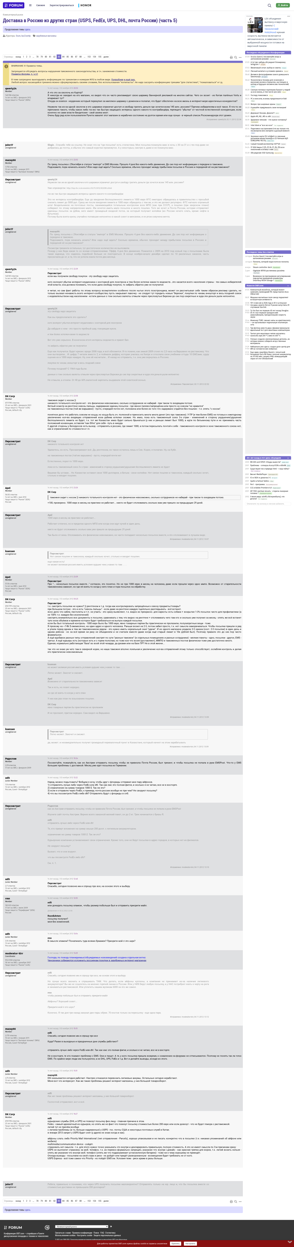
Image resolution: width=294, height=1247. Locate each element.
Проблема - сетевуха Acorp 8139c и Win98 (268, 465)
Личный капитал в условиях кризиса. (267, 71)
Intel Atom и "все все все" (262, 125)
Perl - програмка (257, 484)
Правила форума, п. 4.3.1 (24, 74)
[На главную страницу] (13, 5)
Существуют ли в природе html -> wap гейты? (269, 469)
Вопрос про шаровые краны (263, 104)
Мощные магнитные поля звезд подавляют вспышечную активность (269, 298)
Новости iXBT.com (255, 285)
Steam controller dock (262, 267)
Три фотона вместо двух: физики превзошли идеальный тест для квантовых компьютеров (270, 329)
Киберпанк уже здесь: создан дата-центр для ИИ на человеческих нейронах (270, 348)
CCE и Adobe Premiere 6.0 (261, 488)
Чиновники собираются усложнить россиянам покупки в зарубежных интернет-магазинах (97, 960)
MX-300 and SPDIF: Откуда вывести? (265, 462)
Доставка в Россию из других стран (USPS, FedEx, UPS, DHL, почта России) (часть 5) (90, 20)
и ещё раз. (129, 79)
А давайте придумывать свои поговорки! (268, 107)
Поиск (96, 1232)
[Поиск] (269, 5)
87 (76, 56)
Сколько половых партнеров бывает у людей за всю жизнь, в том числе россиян (270, 91)
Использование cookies (65, 1235)
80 (46, 56)
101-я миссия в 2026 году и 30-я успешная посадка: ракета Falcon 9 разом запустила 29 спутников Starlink (269, 305)
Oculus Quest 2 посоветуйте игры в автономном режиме (266, 58)
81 (50, 56)
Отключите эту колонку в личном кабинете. (265, 504)
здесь (27, 29)
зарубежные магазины (46, 35)
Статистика (110, 1232)
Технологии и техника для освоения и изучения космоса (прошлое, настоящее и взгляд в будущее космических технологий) (270, 82)
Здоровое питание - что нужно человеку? (269, 120)
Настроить (190, 1243)
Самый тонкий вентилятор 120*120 (265, 144)
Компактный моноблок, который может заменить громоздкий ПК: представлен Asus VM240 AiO (269, 292)
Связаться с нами (63, 1232)
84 (63, 56)
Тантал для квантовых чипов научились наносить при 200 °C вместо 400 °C (267, 334)
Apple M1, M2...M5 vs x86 (261, 116)
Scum (18, 35)
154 (94, 56)
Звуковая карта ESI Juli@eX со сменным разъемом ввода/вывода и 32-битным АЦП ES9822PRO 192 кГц (269, 138)
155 (99, 56)
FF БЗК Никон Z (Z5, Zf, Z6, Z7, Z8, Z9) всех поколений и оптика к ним (268, 148)
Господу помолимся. (259, 95)
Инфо (238, 88)
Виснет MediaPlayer (258, 474)
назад (18, 56)
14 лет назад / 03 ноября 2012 (63, 599)
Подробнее (117, 79)
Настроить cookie (84, 1235)
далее (106, 56)
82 (54, 56)
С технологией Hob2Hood (271, 29)
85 (68, 56)
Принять (176, 1243)
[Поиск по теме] (236, 57)
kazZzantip (26, 35)
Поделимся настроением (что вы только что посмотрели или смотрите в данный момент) (270, 130)
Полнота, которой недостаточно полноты (271, 262)
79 (42, 56)
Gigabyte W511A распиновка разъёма (269, 271)
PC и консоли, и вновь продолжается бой (268, 99)
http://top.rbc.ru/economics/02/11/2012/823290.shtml (89, 188)
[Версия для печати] (231, 57)
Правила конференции (82, 1232)
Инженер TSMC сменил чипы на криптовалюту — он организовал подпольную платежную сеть (270, 322)
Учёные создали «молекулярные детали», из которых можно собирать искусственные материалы (270, 341)
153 (89, 56)
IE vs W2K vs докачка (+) (260, 478)
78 (37, 56)
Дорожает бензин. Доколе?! (263, 113)
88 (80, 56)
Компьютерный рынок (13, 14)
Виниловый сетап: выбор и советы (266, 68)
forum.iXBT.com (113, 1239)
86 (72, 56)
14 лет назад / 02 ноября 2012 (63, 88)
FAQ (102, 1232)
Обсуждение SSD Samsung (262, 153)
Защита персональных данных (107, 1235)
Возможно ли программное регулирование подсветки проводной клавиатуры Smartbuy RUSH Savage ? (272, 278)
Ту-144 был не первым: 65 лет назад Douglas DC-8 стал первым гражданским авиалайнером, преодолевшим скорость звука (269, 314)
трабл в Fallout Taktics (259, 481)
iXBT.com (60, 1239)
